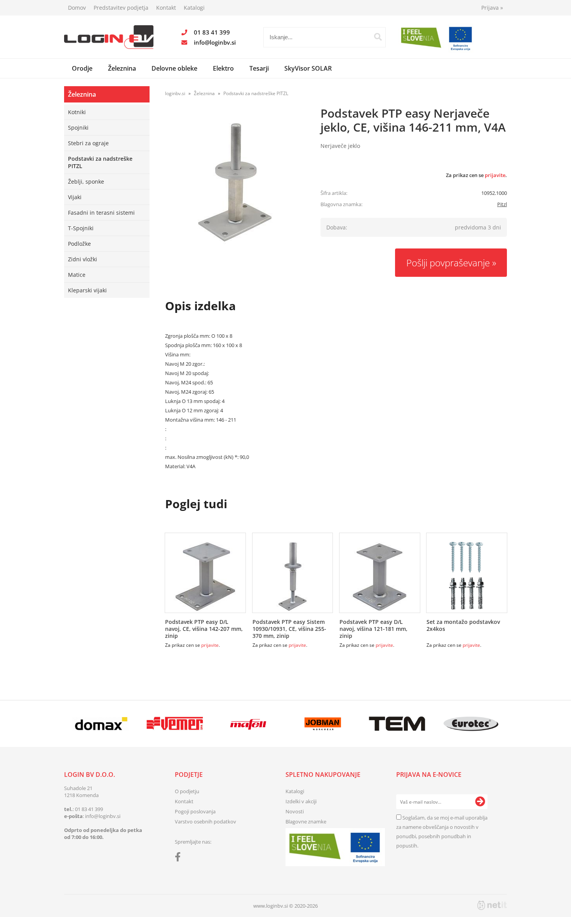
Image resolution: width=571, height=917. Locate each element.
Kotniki (77, 112)
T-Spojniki (81, 228)
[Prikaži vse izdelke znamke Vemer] (174, 723)
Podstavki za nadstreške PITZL (100, 162)
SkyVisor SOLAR (308, 68)
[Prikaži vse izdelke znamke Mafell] (249, 723)
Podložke (79, 243)
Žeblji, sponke (86, 181)
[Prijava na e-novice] (480, 801)
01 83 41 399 (212, 32)
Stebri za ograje (88, 143)
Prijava (492, 7)
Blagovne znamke (306, 821)
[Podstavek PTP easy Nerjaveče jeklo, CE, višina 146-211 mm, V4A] (235, 182)
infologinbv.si (215, 42)
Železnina (122, 68)
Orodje (82, 68)
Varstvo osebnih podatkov (205, 821)
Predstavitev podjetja (121, 7)
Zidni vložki (82, 259)
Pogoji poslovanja (195, 811)
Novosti (295, 811)
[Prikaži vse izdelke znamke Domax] (101, 723)
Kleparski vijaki (87, 290)
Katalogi (194, 7)
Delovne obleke (174, 68)
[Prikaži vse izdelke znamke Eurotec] (471, 723)
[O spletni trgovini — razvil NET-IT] (492, 905)
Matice (76, 274)
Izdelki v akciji (301, 801)
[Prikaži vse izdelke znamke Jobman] (323, 723)
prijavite (495, 175)
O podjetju (187, 791)
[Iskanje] (378, 37)
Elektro (223, 68)
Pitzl (502, 204)
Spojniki (78, 127)
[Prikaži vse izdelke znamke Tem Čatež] (397, 723)
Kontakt (166, 7)
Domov (77, 7)
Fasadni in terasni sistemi (101, 212)
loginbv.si (175, 93)
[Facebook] (180, 858)
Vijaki (75, 197)
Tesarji (259, 68)
